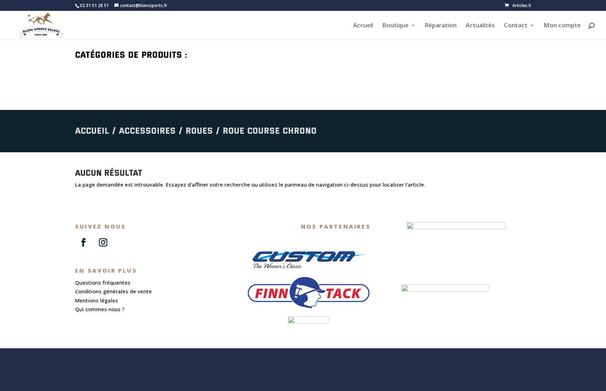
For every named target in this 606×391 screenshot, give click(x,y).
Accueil (363, 26)
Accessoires (147, 130)
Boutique (395, 26)
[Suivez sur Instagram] (103, 242)
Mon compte (562, 26)
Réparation (441, 26)
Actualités (480, 26)
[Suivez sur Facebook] (83, 242)
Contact (515, 26)
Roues (199, 130)
